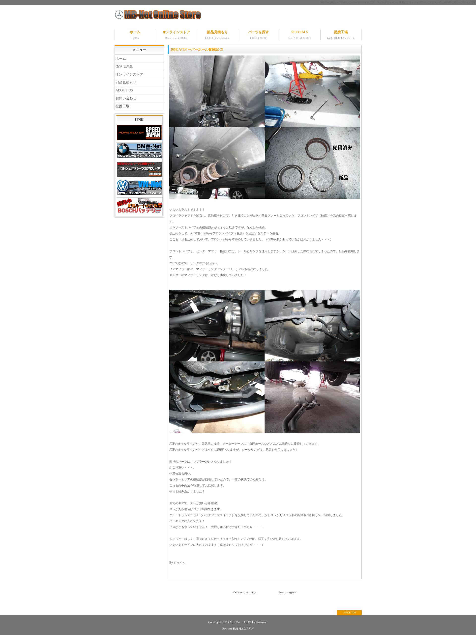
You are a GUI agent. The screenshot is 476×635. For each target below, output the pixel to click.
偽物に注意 (124, 66)
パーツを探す (258, 34)
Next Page (286, 592)
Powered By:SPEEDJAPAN (238, 628)
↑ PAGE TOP (349, 612)
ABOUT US (124, 90)
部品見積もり (217, 34)
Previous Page (246, 592)
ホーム (135, 34)
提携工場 (341, 34)
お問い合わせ (126, 98)
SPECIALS (299, 34)
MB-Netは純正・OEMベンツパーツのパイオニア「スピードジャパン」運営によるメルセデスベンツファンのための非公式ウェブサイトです (398, 2)
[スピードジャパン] (139, 133)
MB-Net (235, 622)
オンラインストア (176, 34)
